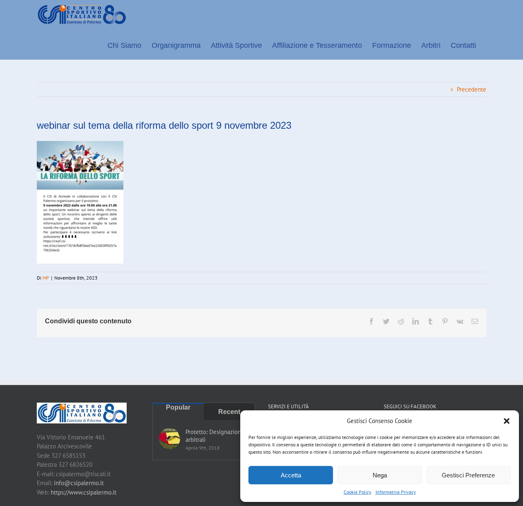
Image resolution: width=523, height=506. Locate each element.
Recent (229, 411)
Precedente (471, 89)
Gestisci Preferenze (468, 475)
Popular (178, 407)
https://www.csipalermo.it (83, 492)
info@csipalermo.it (79, 483)
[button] (507, 421)
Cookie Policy (357, 492)
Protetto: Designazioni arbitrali (214, 435)
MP (45, 278)
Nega (380, 475)
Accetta (291, 475)
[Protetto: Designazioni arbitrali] (169, 438)
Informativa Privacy (395, 492)
